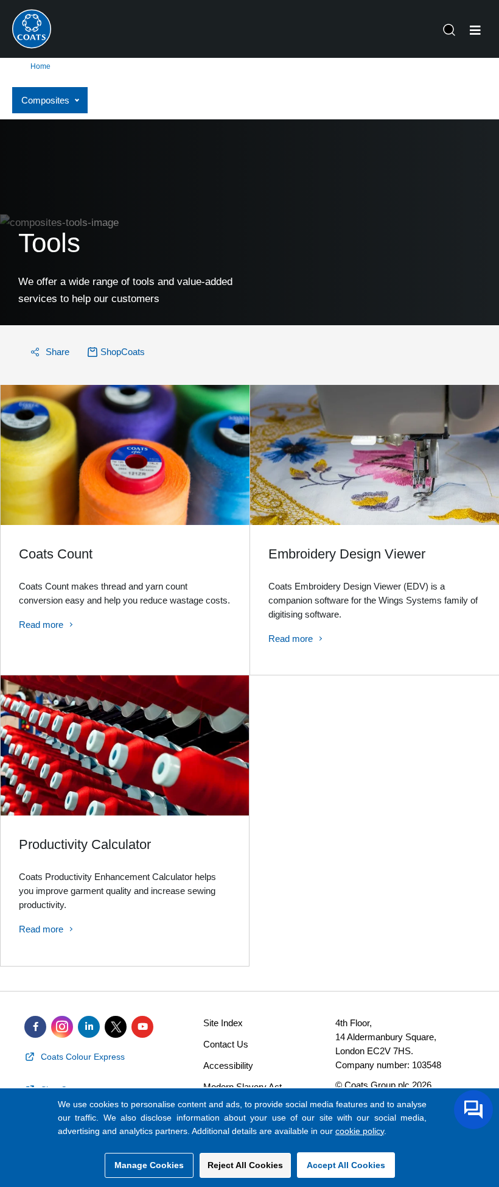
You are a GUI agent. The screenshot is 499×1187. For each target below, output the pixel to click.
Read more (41, 624)
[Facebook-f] (35, 1027)
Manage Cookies (149, 1165)
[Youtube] (142, 1027)
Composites (45, 100)
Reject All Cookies (245, 1165)
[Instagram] (62, 1027)
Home (40, 66)
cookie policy (359, 1131)
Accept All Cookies (346, 1165)
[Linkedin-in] (89, 1027)
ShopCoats (122, 352)
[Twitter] (116, 1027)
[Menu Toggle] (475, 30)
